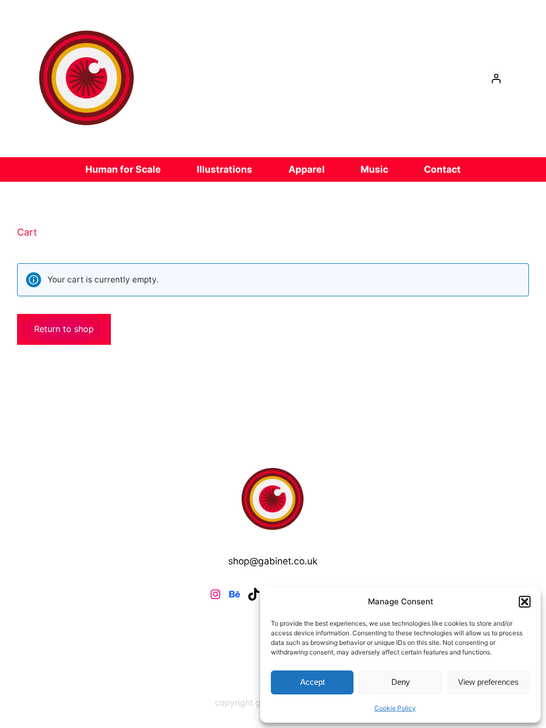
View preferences (488, 681)
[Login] (496, 79)
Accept (312, 681)
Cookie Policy (395, 708)
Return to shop (64, 328)
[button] (524, 601)
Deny (400, 681)
